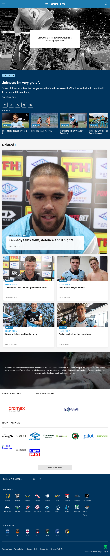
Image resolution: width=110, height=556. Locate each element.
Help (36, 549)
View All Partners (55, 467)
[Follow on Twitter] (34, 479)
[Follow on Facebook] (28, 479)
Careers (29, 549)
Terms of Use (7, 549)
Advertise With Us (56, 549)
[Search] (106, 4)
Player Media (8, 75)
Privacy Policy (19, 549)
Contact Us (44, 549)
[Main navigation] (3, 4)
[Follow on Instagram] (40, 479)
